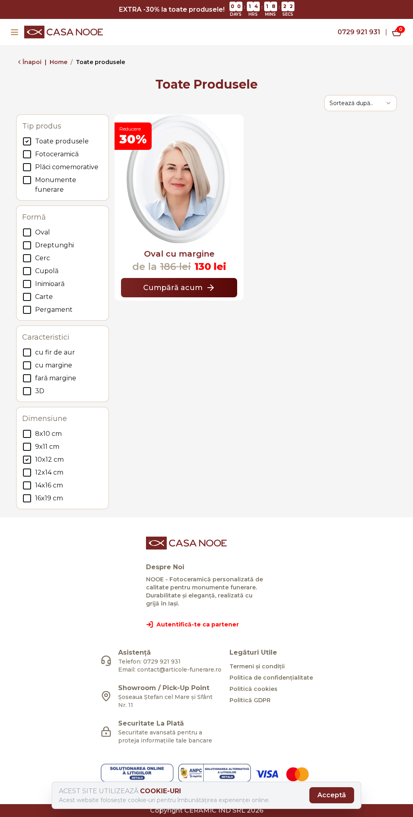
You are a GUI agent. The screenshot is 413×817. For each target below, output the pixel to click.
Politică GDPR (250, 700)
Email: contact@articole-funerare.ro (169, 669)
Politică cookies (253, 689)
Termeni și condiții (257, 666)
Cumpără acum (172, 287)
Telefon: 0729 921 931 (149, 661)
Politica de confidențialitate (271, 677)
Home (58, 62)
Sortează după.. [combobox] (351, 103)
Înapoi (32, 62)
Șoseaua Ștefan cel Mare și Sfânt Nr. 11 (165, 701)
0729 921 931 (359, 32)
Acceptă (331, 795)
